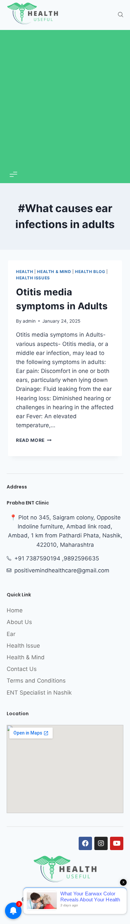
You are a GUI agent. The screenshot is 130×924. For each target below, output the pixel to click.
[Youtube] (116, 843)
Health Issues (33, 277)
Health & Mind (54, 271)
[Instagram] (101, 843)
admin (29, 321)
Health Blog (90, 271)
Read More (34, 440)
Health (24, 271)
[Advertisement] (65, 100)
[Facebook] (85, 843)
